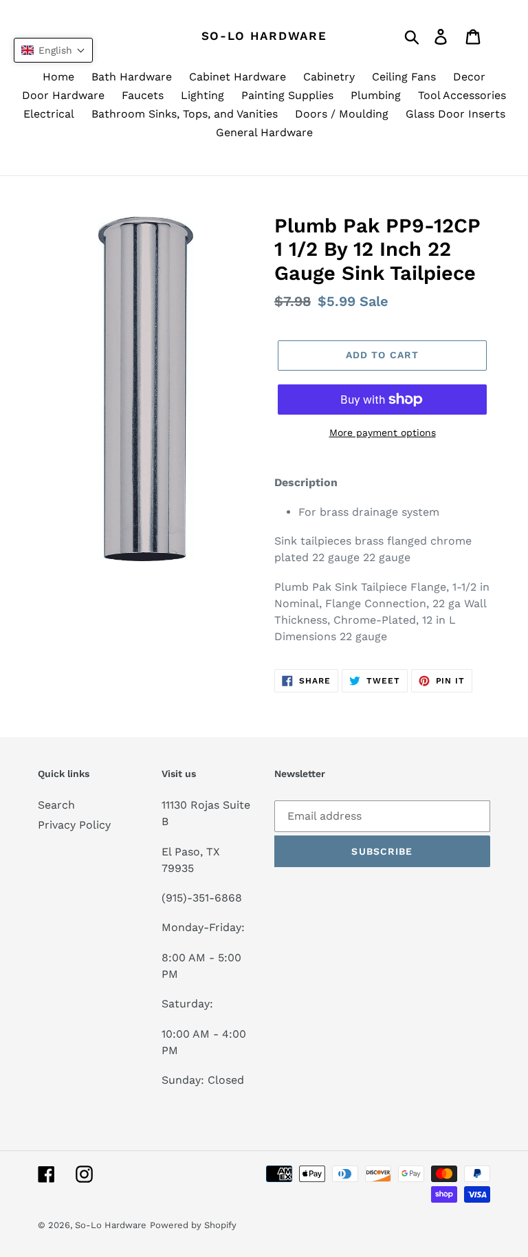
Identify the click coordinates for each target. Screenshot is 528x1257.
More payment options (382, 432)
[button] (53, 50)
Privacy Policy (74, 824)
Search (56, 804)
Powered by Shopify (193, 1225)
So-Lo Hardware (264, 36)
